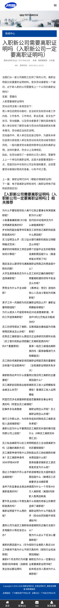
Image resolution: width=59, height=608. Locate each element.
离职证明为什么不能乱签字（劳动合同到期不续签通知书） (42, 516)
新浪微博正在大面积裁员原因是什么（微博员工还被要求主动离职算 (42, 477)
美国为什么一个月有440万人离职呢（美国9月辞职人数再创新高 (42, 491)
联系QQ (22, 606)
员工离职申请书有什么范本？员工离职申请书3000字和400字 (15, 457)
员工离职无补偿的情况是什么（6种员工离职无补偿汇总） (42, 433)
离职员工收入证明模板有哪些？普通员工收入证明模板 (42, 390)
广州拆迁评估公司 (48, 593)
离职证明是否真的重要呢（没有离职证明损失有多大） (42, 365)
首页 (7, 606)
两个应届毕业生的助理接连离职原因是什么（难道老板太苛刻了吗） (42, 254)
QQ (37, 606)
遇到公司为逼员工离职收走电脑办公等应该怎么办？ (15, 530)
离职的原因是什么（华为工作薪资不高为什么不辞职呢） (15, 550)
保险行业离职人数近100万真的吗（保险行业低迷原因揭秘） (42, 550)
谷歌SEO (35, 593)
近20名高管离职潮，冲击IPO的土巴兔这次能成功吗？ (42, 317)
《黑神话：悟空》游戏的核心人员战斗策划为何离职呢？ (42, 293)
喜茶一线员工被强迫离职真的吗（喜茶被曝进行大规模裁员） (42, 351)
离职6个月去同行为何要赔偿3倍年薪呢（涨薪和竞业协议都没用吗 (15, 564)
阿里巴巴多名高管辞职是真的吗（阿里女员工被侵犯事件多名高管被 (15, 404)
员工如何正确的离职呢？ (42, 273)
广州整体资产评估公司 (21, 593)
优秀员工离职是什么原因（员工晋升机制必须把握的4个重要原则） (15, 341)
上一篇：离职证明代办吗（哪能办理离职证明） (27, 179)
